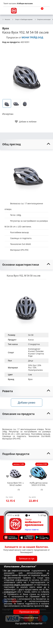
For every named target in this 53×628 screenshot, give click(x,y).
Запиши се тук (26, 558)
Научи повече (32, 529)
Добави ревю (26, 402)
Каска (31, 339)
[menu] (6, 11)
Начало (7, 19)
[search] (33, 11)
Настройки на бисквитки (28, 623)
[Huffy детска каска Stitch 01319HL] (38, 471)
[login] (47, 11)
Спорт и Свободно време (24, 19)
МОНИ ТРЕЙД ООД (32, 37)
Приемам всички (28, 611)
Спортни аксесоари (43, 19)
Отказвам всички (28, 617)
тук (46, 605)
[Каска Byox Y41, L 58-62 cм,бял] (15, 471)
